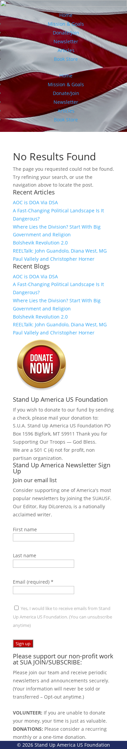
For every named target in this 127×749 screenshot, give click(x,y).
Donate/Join (66, 32)
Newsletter (66, 41)
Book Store (66, 59)
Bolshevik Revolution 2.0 (40, 242)
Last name (24, 555)
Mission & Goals (66, 24)
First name (25, 529)
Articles (66, 50)
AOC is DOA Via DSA (35, 202)
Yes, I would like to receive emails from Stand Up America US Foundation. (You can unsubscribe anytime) (62, 616)
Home (65, 15)
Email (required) (33, 582)
